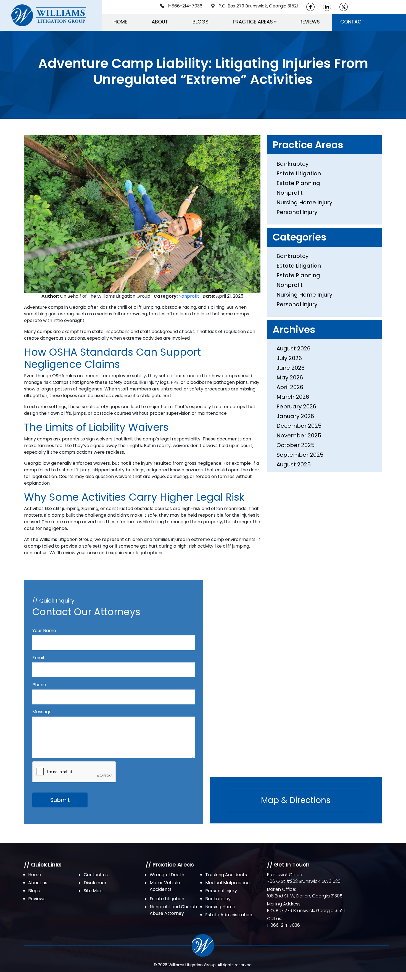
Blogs (201, 21)
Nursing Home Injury (304, 202)
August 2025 (293, 464)
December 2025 (298, 426)
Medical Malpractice (227, 882)
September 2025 (299, 455)
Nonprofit (188, 296)
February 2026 (296, 406)
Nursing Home (220, 907)
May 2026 (289, 377)
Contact (352, 21)
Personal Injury (296, 212)
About (160, 21)
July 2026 (289, 358)
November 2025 (298, 435)
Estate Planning (298, 183)
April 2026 (289, 387)
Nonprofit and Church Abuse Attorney (173, 910)
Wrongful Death (167, 874)
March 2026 (292, 397)
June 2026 (290, 368)
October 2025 (295, 445)
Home (120, 21)
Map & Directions (296, 800)
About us (37, 882)
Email (38, 657)
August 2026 (293, 348)
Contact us (96, 874)
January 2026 (295, 416)
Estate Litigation (298, 173)
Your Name (44, 630)
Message (42, 712)
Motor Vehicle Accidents (165, 885)
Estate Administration (228, 915)
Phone (39, 685)
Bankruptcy (292, 164)
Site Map (93, 891)
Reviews (309, 21)
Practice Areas (253, 21)
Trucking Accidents (226, 874)
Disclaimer (95, 882)
